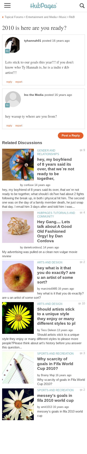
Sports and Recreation (55, 353)
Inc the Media (34, 94)
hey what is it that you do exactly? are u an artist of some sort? (56, 275)
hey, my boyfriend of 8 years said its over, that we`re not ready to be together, (55, 169)
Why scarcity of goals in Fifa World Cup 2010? (55, 364)
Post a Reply (71, 135)
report (18, 82)
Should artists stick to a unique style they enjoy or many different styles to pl (56, 316)
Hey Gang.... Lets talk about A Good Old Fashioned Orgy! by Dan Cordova (54, 231)
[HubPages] (43, 6)
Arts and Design (49, 262)
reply (9, 82)
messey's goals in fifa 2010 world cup (55, 397)
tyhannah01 (32, 40)
